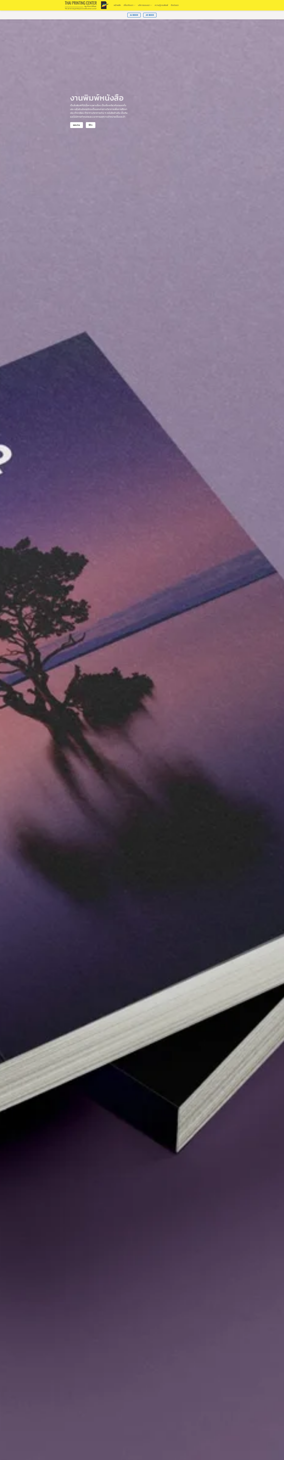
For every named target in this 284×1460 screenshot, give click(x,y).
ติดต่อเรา (175, 5)
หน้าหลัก (117, 5)
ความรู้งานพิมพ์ (161, 5)
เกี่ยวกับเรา (128, 5)
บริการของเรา (144, 5)
